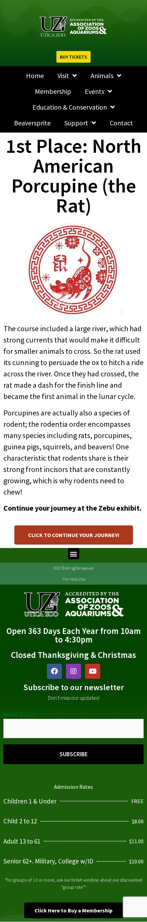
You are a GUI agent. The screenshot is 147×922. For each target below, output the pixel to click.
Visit (63, 75)
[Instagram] (73, 671)
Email (20, 714)
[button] (73, 553)
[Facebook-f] (54, 671)
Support (76, 123)
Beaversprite (32, 123)
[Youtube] (92, 671)
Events (94, 91)
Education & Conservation (69, 107)
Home (35, 75)
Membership (53, 91)
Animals (102, 75)
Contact (121, 123)
